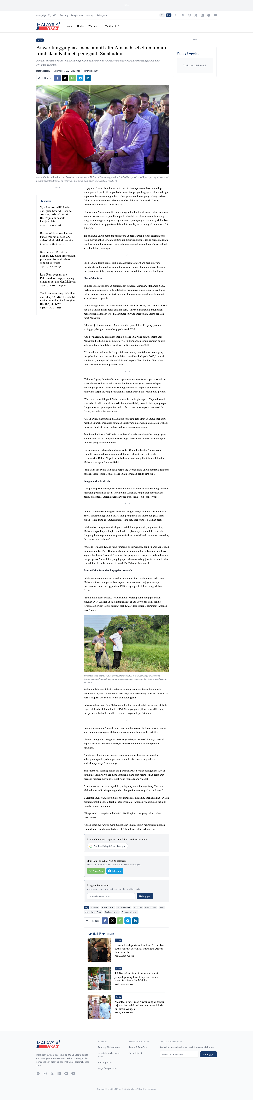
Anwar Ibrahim (108, 907)
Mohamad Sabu (123, 907)
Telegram (117, 870)
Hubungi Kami (105, 1062)
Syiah (162, 907)
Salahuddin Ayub (111, 912)
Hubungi (90, 15)
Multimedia (111, 26)
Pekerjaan (102, 15)
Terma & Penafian (138, 1047)
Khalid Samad (150, 907)
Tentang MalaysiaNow (109, 1047)
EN (162, 15)
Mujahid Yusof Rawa (93, 912)
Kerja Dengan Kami (107, 1068)
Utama (68, 26)
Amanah (94, 907)
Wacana (92, 26)
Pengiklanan (77, 15)
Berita (80, 26)
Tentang (64, 15)
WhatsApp (98, 870)
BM (168, 15)
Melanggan (144, 896)
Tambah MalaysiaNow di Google (109, 846)
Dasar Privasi (135, 1053)
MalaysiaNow (43, 70)
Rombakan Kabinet (129, 912)
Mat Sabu (138, 907)
